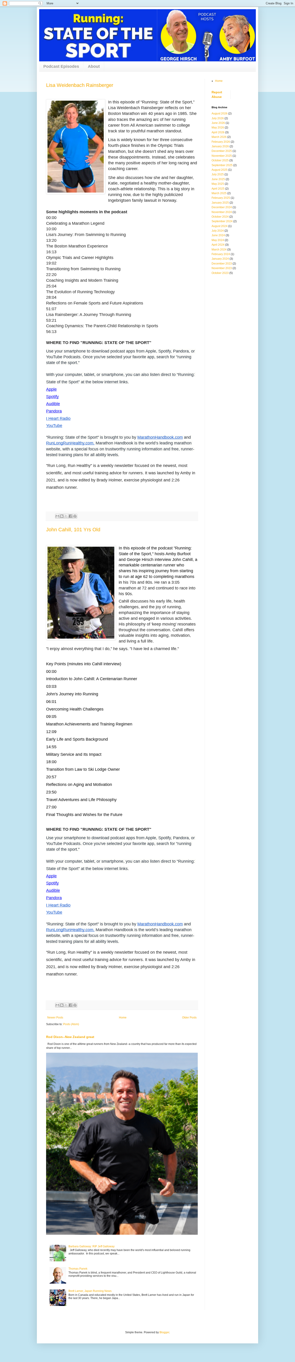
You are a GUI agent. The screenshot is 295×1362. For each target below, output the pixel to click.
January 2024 (220, 258)
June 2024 (218, 235)
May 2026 (218, 127)
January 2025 (220, 202)
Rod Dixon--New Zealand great (70, 1037)
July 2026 (218, 118)
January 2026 (220, 146)
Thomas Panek (77, 1268)
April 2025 (218, 188)
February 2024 (221, 254)
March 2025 (219, 193)
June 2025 (218, 179)
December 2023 (222, 263)
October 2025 (220, 160)
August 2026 (219, 113)
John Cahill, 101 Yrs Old (73, 529)
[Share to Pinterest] (75, 516)
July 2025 (218, 174)
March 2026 (219, 137)
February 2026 (221, 141)
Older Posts (189, 1017)
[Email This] (57, 516)
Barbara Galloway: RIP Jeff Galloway (91, 1246)
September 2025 (222, 165)
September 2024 (222, 221)
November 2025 (222, 155)
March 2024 (219, 249)
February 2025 (221, 197)
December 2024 (222, 207)
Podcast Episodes (61, 66)
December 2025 (222, 151)
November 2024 (222, 212)
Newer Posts (55, 1017)
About (94, 66)
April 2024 (218, 244)
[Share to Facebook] (70, 516)
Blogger (164, 1332)
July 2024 (218, 230)
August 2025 (219, 169)
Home (123, 1017)
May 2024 (218, 240)
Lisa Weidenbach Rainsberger (79, 85)
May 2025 (218, 183)
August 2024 (219, 226)
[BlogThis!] (61, 516)
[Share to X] (66, 516)
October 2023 (220, 273)
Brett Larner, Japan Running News (90, 1291)
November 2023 (222, 268)
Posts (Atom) (71, 1024)
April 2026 (218, 132)
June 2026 (218, 123)
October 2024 (220, 216)
